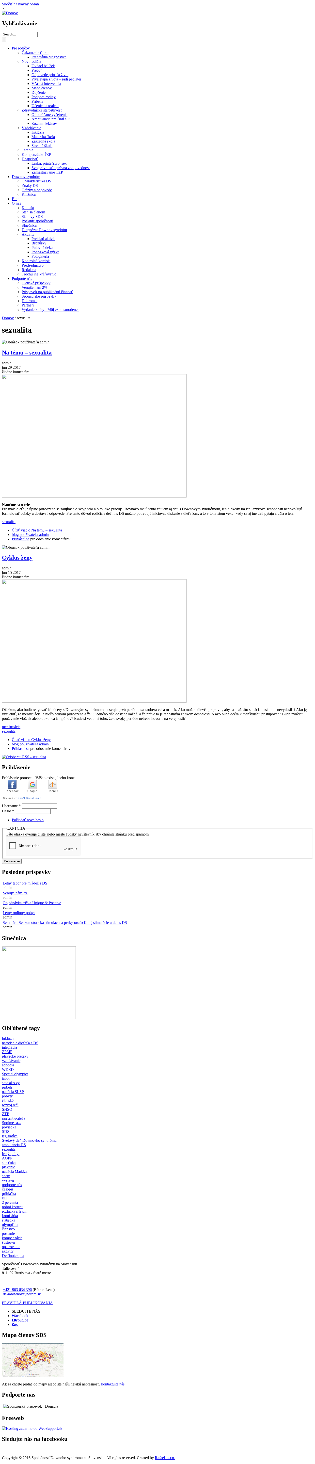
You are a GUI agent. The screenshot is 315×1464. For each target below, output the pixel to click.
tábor (6, 1078)
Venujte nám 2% (34, 287)
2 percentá (10, 1202)
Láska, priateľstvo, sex (49, 163)
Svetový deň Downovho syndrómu (29, 1140)
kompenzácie (12, 1238)
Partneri (28, 305)
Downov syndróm (26, 177)
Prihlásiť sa (20, 539)
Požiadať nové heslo (28, 820)
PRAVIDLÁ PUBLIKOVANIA (27, 1303)
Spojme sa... (11, 1123)
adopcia (8, 1065)
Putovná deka (42, 247)
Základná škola (43, 141)
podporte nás (12, 1185)
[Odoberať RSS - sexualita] (24, 757)
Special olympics (15, 1074)
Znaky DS (30, 185)
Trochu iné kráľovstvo (39, 274)
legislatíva (9, 1136)
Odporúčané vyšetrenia (49, 115)
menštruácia (11, 727)
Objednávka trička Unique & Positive (32, 903)
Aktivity (28, 234)
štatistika (8, 1220)
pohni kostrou (12, 1207)
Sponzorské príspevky (39, 296)
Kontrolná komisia (36, 261)
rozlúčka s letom (14, 1211)
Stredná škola (42, 146)
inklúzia (8, 1038)
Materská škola (43, 137)
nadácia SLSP (13, 1092)
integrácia (9, 1047)
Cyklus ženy (17, 557)
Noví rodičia (31, 61)
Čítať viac (37, 530)
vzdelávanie (11, 1061)
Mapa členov (42, 88)
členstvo (8, 1229)
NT (4, 1198)
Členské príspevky (36, 283)
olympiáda (10, 1225)
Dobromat (29, 301)
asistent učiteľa (13, 1118)
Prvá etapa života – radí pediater (56, 79)
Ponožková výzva (45, 252)
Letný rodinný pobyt (19, 913)
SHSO (7, 1109)
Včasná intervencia (46, 83)
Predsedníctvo (33, 265)
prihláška (9, 1193)
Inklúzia (38, 132)
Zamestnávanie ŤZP (47, 172)
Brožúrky (39, 243)
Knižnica (29, 194)
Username (11, 806)
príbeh (7, 1087)
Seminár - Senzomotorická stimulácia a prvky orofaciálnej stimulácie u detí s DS (65, 922)
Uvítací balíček (43, 66)
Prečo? (37, 70)
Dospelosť (30, 159)
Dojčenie (39, 92)
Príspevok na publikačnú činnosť (47, 292)
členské (8, 1100)
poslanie (8, 1233)
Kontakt (28, 208)
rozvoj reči (10, 1105)
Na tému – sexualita (27, 352)
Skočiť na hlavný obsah (20, 4)
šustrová (8, 1242)
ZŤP (5, 1114)
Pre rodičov (21, 48)
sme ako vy (11, 1083)
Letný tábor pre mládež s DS (25, 883)
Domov (8, 318)
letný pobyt (10, 1154)
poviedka (9, 1127)
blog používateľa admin (30, 534)
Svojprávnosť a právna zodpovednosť (61, 168)
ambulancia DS (14, 1145)
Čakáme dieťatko (35, 52)
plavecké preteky (15, 1056)
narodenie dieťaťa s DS (20, 1043)
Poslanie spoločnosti (37, 221)
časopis (7, 1189)
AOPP (7, 1158)
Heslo (8, 811)
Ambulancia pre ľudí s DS (52, 119)
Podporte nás (22, 278)
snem (6, 1176)
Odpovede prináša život (50, 75)
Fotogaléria (40, 256)
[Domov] (10, 13)
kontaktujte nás (113, 1384)
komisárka (10, 1216)
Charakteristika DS (36, 181)
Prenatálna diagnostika (49, 57)
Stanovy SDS (32, 216)
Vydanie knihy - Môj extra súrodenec (50, 309)
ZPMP (7, 1052)
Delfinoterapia (13, 1256)
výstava (8, 1180)
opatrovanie (11, 1247)
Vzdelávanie (31, 128)
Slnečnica (29, 225)
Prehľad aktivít (43, 239)
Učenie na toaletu (45, 106)
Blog (15, 199)
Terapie (27, 150)
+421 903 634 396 (17, 1289)
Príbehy (38, 101)
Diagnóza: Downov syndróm (44, 230)
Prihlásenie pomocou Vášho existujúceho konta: (39, 778)
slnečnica (9, 1162)
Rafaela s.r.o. (165, 1458)
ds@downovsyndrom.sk (22, 1294)
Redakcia (29, 270)
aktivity (8, 1251)
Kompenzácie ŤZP (36, 154)
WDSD (8, 1069)
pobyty (7, 1096)
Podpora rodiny (44, 97)
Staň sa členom (33, 212)
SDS (5, 1131)
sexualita (9, 522)
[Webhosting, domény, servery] (32, 1428)
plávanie (8, 1167)
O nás (16, 203)
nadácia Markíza (15, 1171)
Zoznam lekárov (44, 123)
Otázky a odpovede (37, 190)
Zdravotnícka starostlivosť (42, 110)
